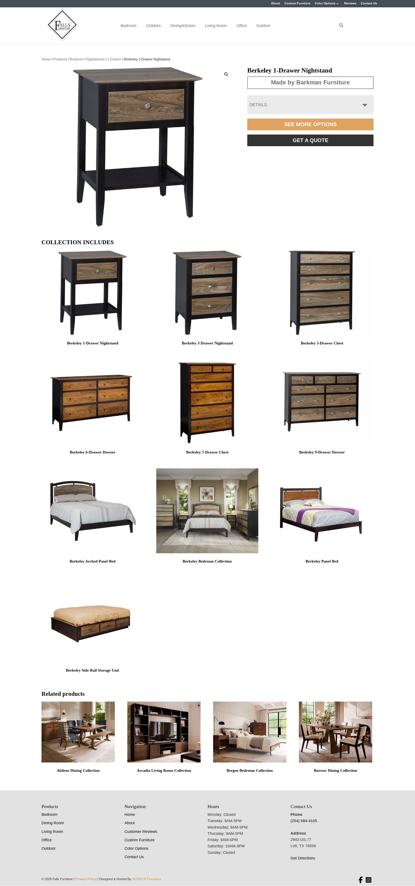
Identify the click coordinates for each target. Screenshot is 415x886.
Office (241, 26)
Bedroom (128, 26)
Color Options (325, 3)
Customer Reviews (140, 831)
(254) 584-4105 (303, 821)
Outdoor (263, 26)
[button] (226, 74)
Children (153, 26)
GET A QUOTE (310, 140)
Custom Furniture (297, 3)
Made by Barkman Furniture (310, 82)
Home (46, 59)
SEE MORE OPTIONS (310, 124)
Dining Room (53, 823)
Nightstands (95, 59)
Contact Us (369, 3)
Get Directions (302, 858)
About (275, 3)
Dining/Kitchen (182, 26)
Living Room (216, 26)
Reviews (350, 3)
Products (60, 59)
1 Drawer (114, 59)
